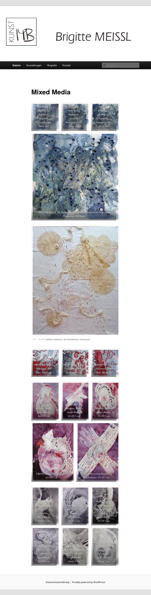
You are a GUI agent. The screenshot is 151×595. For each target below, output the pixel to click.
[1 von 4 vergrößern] (55, 107)
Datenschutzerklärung (57, 582)
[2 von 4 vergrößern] (85, 107)
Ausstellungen (33, 65)
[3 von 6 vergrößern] (115, 491)
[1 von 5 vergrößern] (55, 386)
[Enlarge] (115, 230)
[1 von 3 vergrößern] (55, 353)
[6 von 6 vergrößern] (115, 531)
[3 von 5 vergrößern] (115, 386)
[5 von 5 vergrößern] (115, 426)
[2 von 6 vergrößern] (85, 491)
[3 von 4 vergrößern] (115, 107)
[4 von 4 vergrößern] (115, 137)
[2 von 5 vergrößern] (85, 386)
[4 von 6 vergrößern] (55, 531)
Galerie (17, 65)
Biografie (52, 65)
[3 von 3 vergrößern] (115, 353)
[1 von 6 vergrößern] (55, 491)
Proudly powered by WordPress (88, 582)
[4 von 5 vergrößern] (70, 426)
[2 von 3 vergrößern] (85, 353)
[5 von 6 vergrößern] (85, 531)
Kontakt (66, 65)
